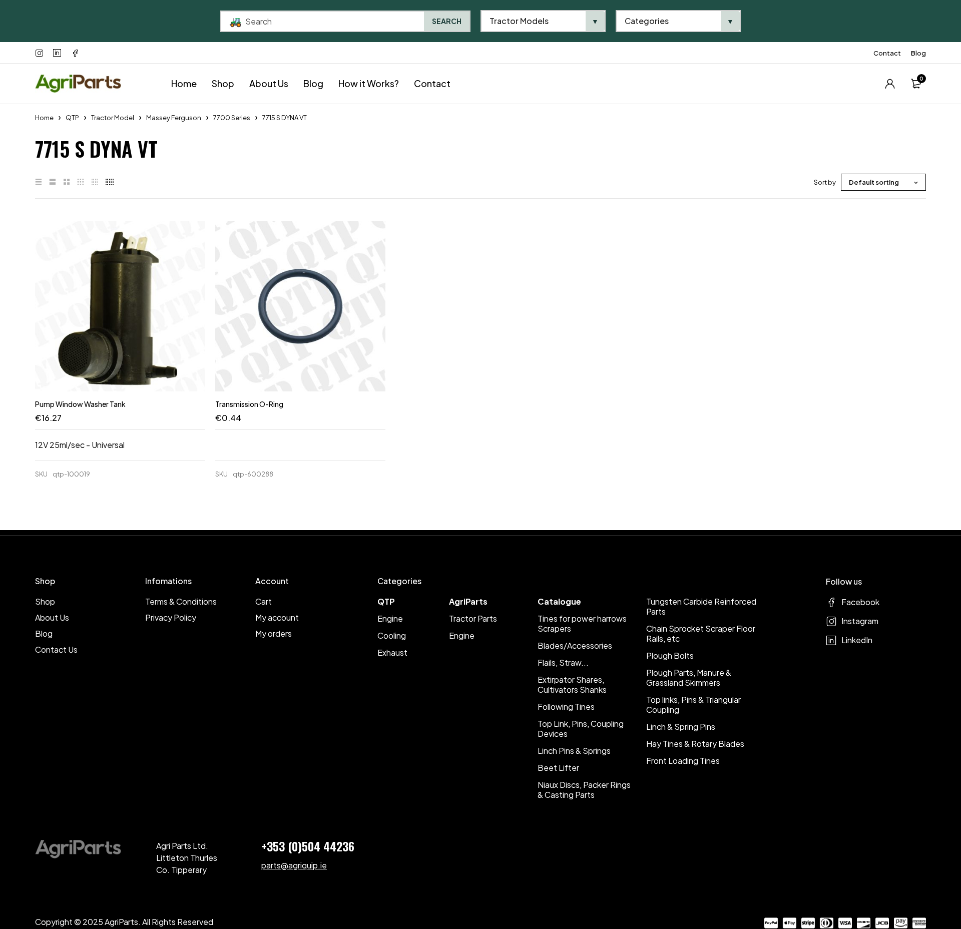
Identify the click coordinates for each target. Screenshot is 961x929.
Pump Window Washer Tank (80, 403)
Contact (887, 53)
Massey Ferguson (173, 118)
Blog (918, 53)
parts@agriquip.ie (294, 865)
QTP (72, 118)
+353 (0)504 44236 (307, 846)
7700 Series (231, 118)
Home (44, 118)
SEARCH (446, 21)
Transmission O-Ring (249, 403)
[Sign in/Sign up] (890, 83)
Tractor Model (112, 118)
